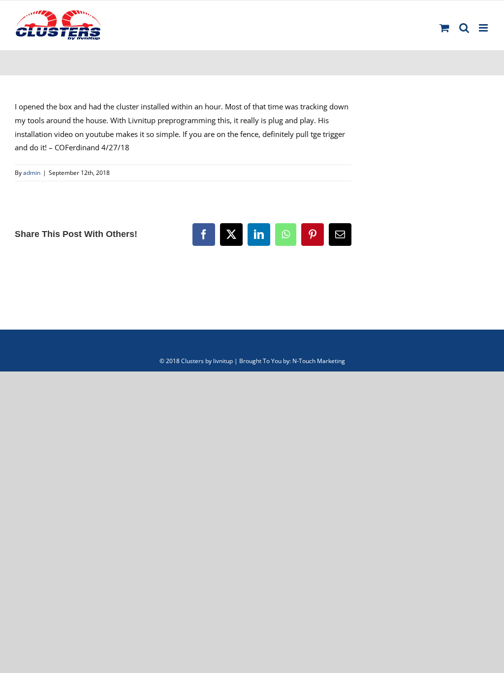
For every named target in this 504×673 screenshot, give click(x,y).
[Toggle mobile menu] (484, 28)
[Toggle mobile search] (464, 28)
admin (31, 172)
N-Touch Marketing (318, 361)
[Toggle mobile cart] (444, 28)
